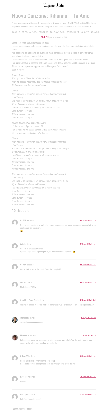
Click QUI (45, 37)
